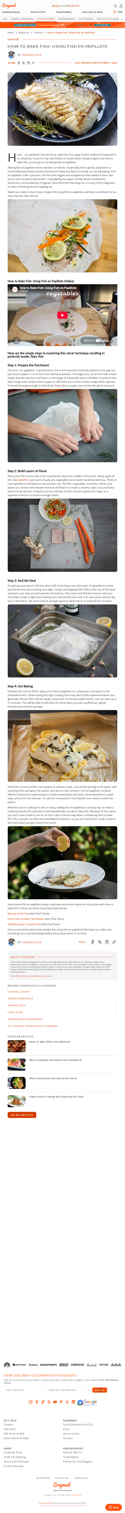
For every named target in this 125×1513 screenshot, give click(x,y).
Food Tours (15, 1012)
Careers (67, 1438)
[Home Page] (9, 6)
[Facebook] (36, 1401)
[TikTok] (42, 1401)
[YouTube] (55, 1401)
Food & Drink (46, 19)
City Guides (86, 19)
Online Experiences (20, 998)
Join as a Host (71, 1433)
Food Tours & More (92, 12)
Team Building (63, 12)
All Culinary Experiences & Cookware (33, 1026)
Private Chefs (38, 12)
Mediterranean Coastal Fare (24, 924)
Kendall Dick (32, 54)
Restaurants (67, 19)
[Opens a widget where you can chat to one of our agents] (113, 1507)
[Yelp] (48, 1401)
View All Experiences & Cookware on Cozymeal (31, 976)
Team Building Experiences (25, 1019)
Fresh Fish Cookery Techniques (26, 919)
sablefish (23, 480)
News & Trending (22, 19)
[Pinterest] (61, 1401)
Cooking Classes (11, 12)
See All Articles (22, 1115)
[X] (67, 1401)
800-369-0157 (73, 6)
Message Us (56, 6)
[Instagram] (30, 1401)
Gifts (120, 12)
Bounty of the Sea (18, 913)
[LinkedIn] (73, 1401)
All (6, 19)
